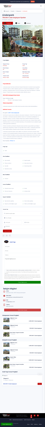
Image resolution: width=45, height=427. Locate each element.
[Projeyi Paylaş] (3, 235)
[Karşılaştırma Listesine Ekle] (6, 235)
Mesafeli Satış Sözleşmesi (18, 419)
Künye (28, 424)
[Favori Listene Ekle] (10, 235)
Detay (39, 409)
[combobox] (24, 213)
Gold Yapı (13, 242)
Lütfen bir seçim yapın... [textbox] (10, 213)
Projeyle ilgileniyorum (6, 424)
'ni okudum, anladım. (23, 270)
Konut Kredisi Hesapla (22, 310)
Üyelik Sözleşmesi (27, 419)
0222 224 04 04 (9, 306)
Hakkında (36, 424)
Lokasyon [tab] (29, 23)
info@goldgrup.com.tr (10, 301)
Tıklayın (32, 1)
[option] (22, 38)
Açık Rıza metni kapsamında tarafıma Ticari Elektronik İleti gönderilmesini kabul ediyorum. (21, 272)
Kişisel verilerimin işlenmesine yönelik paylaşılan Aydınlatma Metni (19, 270)
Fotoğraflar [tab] (8, 23)
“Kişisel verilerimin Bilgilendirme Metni (10, 274)
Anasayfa (7, 11)
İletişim (33, 419)
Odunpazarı (18, 11)
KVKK (10, 419)
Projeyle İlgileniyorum (22, 282)
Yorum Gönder (7, 231)
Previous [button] (2, 53)
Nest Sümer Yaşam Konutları (17, 332)
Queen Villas (13, 357)
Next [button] (41, 53)
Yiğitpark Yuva (13, 318)
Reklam (40, 424)
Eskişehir (12, 11)
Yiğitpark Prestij (14, 325)
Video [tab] (19, 23)
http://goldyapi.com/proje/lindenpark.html (14, 297)
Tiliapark (5, 404)
